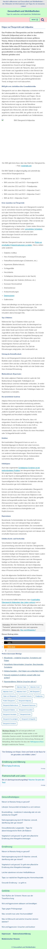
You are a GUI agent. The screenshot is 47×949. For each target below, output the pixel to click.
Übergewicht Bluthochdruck (10, 705)
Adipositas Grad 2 (8, 691)
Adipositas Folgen (21, 687)
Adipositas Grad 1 (35, 687)
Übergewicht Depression (29, 705)
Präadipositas (39, 696)
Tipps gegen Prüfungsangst (12, 909)
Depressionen (9, 296)
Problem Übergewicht (9, 700)
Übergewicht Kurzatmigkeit (10, 719)
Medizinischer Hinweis (11, 939)
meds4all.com (26, 166)
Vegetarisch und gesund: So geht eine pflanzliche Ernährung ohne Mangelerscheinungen (20, 837)
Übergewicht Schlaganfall (28, 719)
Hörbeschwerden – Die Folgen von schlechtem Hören (24, 671)
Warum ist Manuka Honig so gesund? (16, 802)
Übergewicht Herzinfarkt (9, 714)
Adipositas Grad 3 (21, 691)
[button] (8, 638)
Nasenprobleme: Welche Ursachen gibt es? (20, 682)
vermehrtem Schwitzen (33, 229)
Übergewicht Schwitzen (9, 723)
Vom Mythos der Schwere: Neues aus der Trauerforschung (17, 897)
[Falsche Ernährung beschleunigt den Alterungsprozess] (11, 766)
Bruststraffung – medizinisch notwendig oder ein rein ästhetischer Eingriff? (21, 813)
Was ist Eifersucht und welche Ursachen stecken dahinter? (20, 920)
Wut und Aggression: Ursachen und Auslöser (18, 927)
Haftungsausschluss (37, 742)
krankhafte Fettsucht (26, 696)
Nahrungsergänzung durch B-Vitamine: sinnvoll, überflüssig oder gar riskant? (19, 821)
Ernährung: (7, 846)
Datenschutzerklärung (22, 934)
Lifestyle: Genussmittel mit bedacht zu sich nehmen (21, 807)
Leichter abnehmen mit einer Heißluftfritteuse (18, 872)
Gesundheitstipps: (11, 797)
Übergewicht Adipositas (24, 700)
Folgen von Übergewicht (9, 696)
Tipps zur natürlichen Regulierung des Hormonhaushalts (22, 878)
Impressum (6, 934)
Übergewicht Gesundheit (26, 710)
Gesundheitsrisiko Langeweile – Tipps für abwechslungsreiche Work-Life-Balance (17, 829)
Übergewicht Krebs (25, 714)
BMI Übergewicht (35, 691)
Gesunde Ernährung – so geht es (14, 883)
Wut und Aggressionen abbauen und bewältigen (19, 903)
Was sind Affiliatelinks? (28, 630)
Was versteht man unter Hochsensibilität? (17, 914)
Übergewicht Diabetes (9, 710)
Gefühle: (6, 891)
